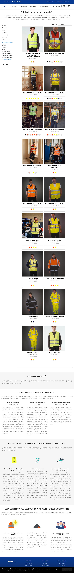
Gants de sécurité (6, 51)
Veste (3, 49)
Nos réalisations (45, 565)
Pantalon (4, 47)
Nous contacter (58, 1)
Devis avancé (62, 563)
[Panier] (68, 6)
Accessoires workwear (7, 57)
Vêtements (14, 6)
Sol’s (4, 67)
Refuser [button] (58, 569)
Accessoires (23, 6)
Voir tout (4, 45)
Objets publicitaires (44, 6)
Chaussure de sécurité (7, 55)
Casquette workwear (6, 53)
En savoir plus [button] (36, 570)
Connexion (66, 1)
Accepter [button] (66, 569)
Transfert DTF (33, 6)
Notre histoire (50, 1)
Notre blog (45, 563)
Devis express (62, 565)
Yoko (8, 67)
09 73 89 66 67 (17, 1)
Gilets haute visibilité (6, 59)
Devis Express (56, 6)
